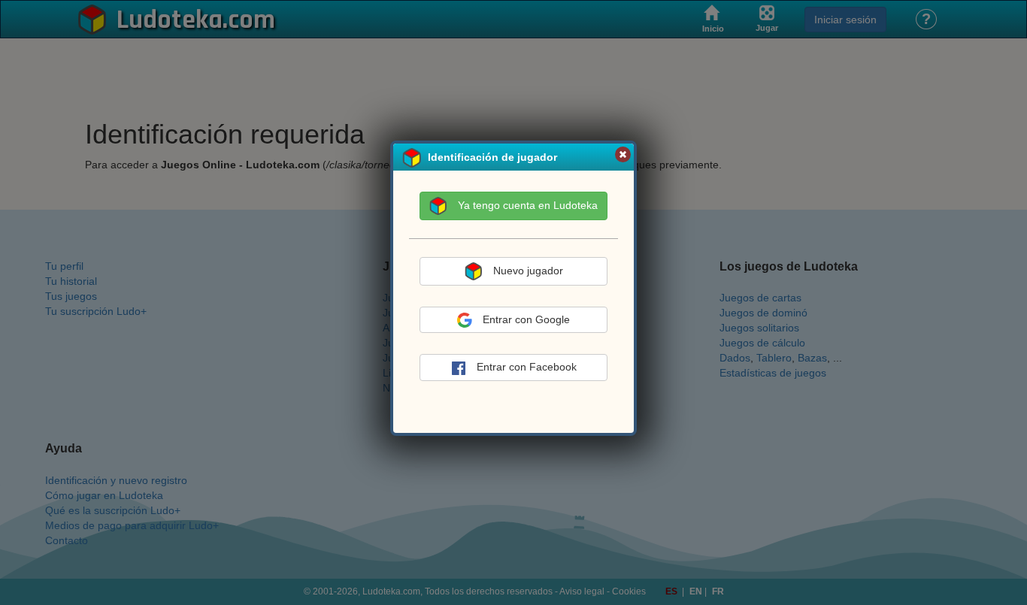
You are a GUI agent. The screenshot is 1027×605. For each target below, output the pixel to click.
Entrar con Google (526, 319)
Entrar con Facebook (527, 367)
